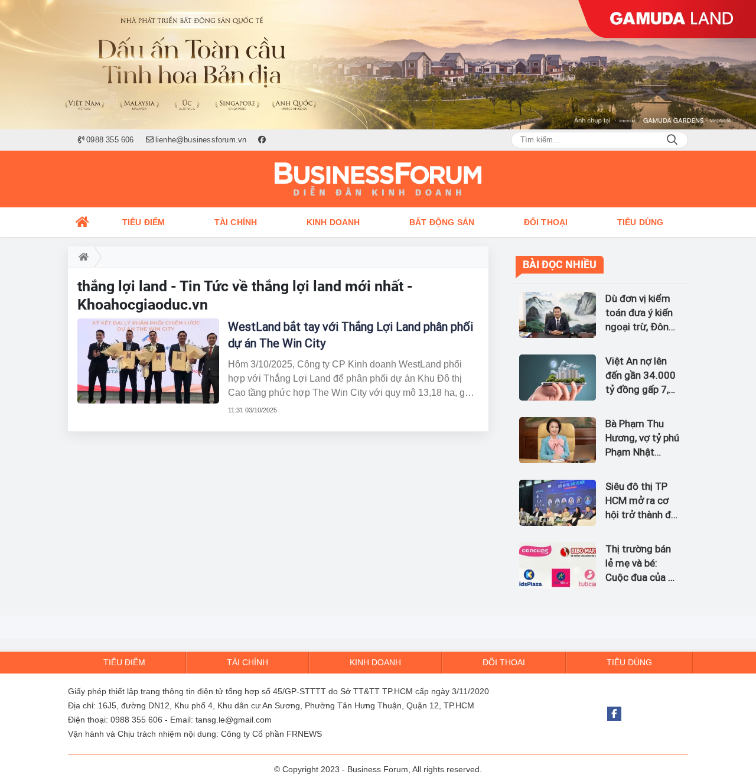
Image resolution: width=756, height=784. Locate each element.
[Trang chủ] (82, 222)
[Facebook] (614, 714)
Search (672, 140)
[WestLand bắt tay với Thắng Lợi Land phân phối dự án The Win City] (148, 361)
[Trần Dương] (378, 64)
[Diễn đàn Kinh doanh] (378, 179)
